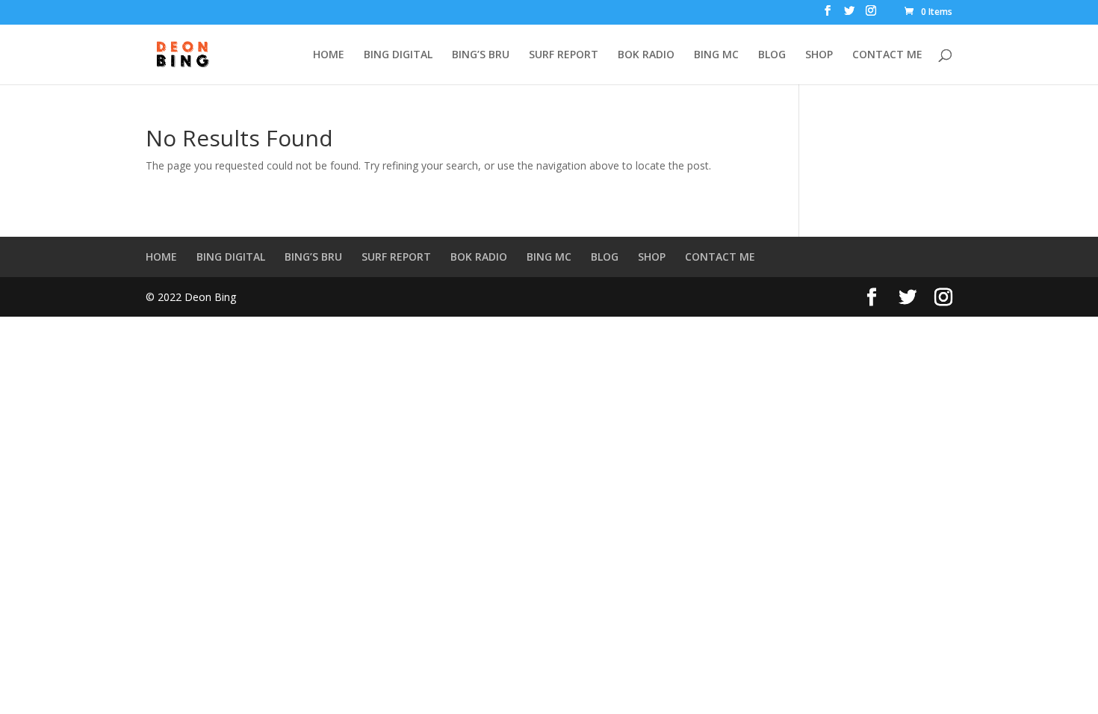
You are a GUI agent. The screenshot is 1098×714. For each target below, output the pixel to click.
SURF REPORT (563, 55)
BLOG (772, 55)
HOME (328, 55)
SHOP (819, 55)
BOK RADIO (646, 55)
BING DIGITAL (398, 55)
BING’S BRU (480, 55)
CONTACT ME (887, 55)
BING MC (716, 55)
